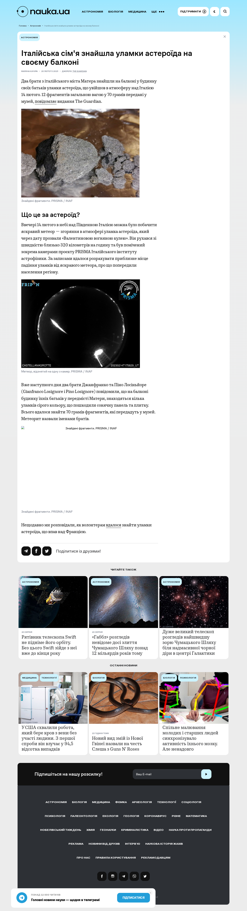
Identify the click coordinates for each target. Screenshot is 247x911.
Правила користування (116, 857)
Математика (196, 816)
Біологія (115, 11)
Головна (22, 25)
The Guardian (80, 71)
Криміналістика (134, 830)
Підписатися (134, 897)
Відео (159, 830)
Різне (176, 816)
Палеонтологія (83, 816)
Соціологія (191, 802)
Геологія (131, 816)
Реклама (76, 843)
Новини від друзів (104, 843)
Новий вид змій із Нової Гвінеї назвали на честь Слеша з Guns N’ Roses (117, 744)
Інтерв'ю (132, 843)
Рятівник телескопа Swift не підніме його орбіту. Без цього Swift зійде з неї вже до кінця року (49, 645)
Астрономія (92, 11)
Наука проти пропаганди (190, 830)
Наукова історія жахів (164, 843)
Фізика (121, 802)
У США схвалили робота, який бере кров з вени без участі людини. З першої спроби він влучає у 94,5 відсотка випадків (49, 738)
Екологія (110, 816)
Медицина (137, 11)
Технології (166, 802)
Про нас (83, 857)
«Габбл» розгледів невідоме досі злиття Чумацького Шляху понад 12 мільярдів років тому (120, 645)
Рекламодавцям (155, 857)
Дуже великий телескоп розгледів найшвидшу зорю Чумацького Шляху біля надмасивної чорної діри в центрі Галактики (189, 642)
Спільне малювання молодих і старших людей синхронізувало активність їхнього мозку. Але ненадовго (190, 738)
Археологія (142, 802)
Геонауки (108, 830)
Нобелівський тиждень (60, 830)
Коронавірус (155, 816)
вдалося (113, 525)
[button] (193, 11)
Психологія (55, 816)
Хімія (90, 830)
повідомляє (46, 101)
